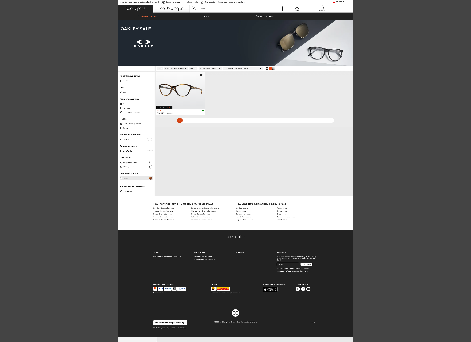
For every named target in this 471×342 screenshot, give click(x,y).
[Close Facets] (136, 68)
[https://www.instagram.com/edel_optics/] (303, 289)
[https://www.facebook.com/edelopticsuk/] (298, 289)
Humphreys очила (243, 214)
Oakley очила (241, 211)
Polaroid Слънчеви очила (163, 220)
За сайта (182, 328)
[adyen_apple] (174, 289)
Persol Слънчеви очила (162, 214)
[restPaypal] (168, 289)
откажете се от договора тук (170, 323)
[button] (135, 9)
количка (322, 10)
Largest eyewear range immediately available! (142, 2)
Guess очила (282, 211)
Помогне (240, 252)
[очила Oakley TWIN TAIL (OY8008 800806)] (180, 89)
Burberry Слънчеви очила (201, 220)
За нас (156, 252)
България (340, 2)
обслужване (199, 252)
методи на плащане (203, 256)
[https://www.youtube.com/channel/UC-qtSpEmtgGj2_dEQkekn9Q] (308, 289)
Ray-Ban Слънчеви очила (163, 208)
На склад (126, 108)
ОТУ (155, 328)
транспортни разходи (204, 259)
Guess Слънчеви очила (200, 214)
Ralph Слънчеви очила (200, 217)
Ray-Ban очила (242, 208)
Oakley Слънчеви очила (163, 211)
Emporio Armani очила (245, 220)
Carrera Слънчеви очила (163, 217)
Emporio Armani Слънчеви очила (205, 208)
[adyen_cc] (155, 289)
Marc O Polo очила (243, 217)
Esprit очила (282, 220)
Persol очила (282, 208)
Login (297, 10)
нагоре (313, 322)
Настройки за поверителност (167, 256)
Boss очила (281, 214)
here (306, 271)
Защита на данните (167, 328)
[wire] (181, 289)
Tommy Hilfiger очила (286, 217)
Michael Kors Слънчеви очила (203, 211)
